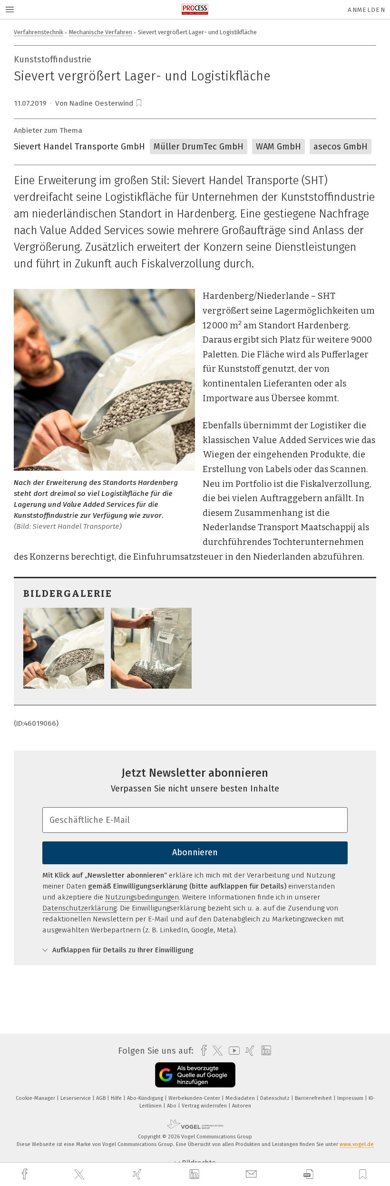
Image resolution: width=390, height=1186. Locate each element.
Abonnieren (195, 852)
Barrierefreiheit (314, 1098)
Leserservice (76, 1098)
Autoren (241, 1106)
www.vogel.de (357, 1144)
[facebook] (25, 1174)
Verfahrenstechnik (38, 32)
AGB (101, 1098)
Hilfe (117, 1098)
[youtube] (232, 1051)
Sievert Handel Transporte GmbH (79, 146)
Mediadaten (240, 1098)
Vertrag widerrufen (205, 1106)
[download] (308, 1174)
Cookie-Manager (36, 1098)
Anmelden (366, 10)
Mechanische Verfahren (100, 32)
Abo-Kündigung (146, 1098)
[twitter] (80, 1174)
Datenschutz (275, 1098)
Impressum (351, 1098)
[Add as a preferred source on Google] (195, 1074)
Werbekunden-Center (195, 1098)
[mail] (252, 1174)
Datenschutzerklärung (79, 908)
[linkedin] (195, 1174)
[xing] (138, 1174)
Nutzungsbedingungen (142, 897)
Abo (172, 1106)
